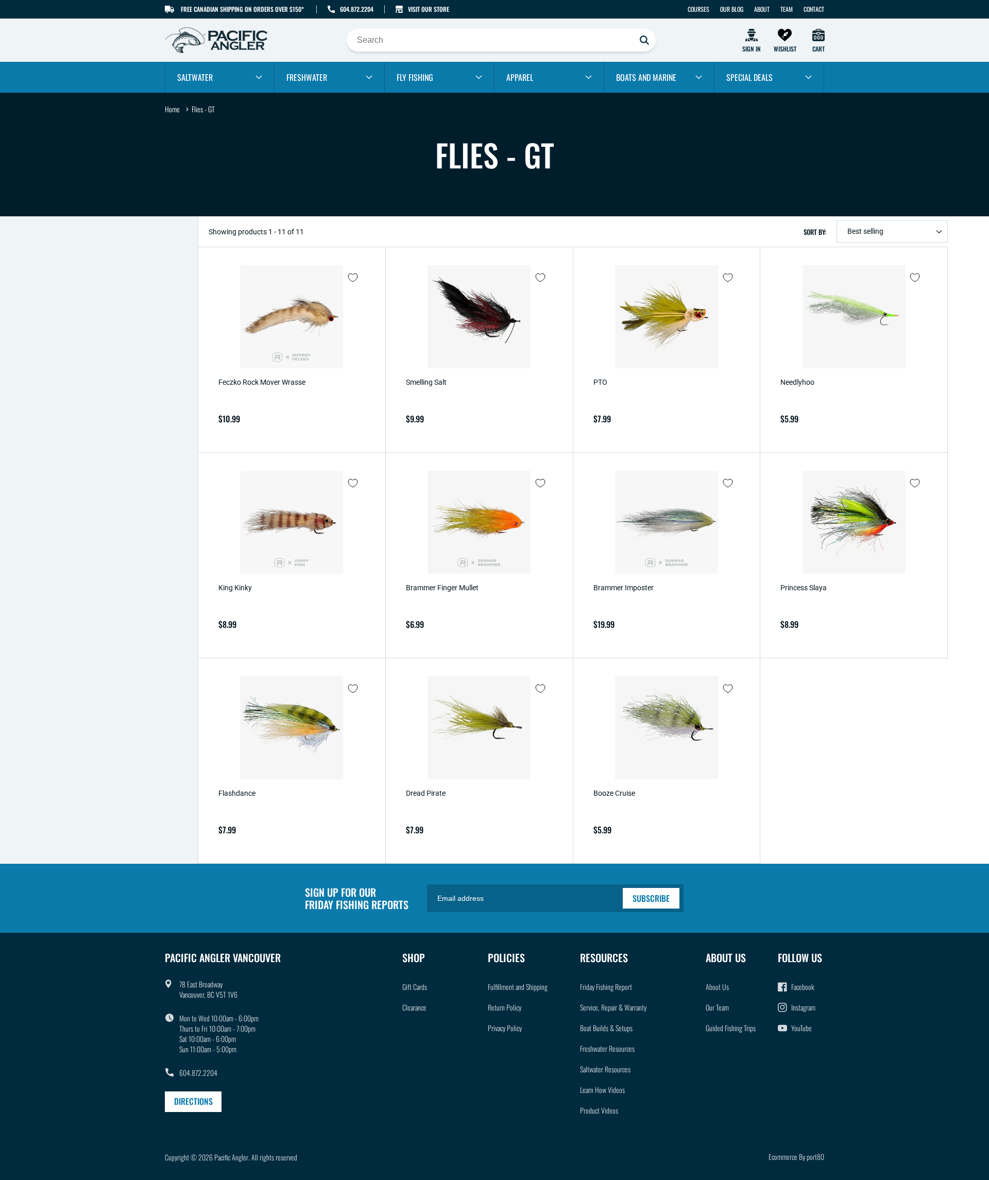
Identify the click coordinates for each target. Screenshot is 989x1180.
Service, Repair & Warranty (613, 1007)
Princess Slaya (803, 588)
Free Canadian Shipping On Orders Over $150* (242, 9)
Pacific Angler (231, 1157)
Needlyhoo (797, 382)
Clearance (414, 1007)
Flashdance (236, 793)
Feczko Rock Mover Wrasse (261, 382)
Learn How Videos (602, 1089)
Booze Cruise (614, 793)
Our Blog (731, 9)
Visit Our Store (428, 9)
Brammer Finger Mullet (442, 588)
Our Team (717, 1007)
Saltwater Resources (605, 1069)
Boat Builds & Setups (606, 1027)
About (762, 9)
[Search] (644, 40)
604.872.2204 (356, 9)
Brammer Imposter (623, 588)
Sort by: (815, 232)
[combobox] (501, 40)
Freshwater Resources (607, 1048)
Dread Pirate (426, 793)
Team (786, 9)
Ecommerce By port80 (796, 1156)
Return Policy (504, 1007)
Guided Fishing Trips (731, 1027)
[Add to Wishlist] (352, 277)
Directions (193, 1101)
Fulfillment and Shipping (518, 986)
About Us (717, 986)
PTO (600, 382)
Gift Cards (414, 986)
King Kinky (235, 588)
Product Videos (599, 1110)
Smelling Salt (426, 382)
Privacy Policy (505, 1027)
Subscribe (651, 898)
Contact (814, 9)
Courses (698, 9)
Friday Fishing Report (606, 986)
